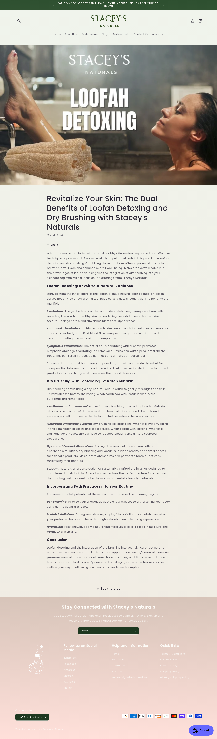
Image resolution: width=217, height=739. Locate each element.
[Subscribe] (135, 631)
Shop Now (118, 659)
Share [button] (54, 244)
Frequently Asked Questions (129, 677)
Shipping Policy (169, 671)
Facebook (70, 663)
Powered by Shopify (53, 729)
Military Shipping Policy (174, 677)
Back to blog (111, 588)
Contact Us (119, 665)
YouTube (69, 681)
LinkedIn (69, 675)
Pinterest (69, 669)
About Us (117, 671)
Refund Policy (168, 665)
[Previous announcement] (53, 4)
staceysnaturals (33, 729)
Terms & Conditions (173, 653)
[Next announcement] (163, 4)
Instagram (70, 657)
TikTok (68, 687)
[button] (19, 21)
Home (115, 653)
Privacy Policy (168, 659)
